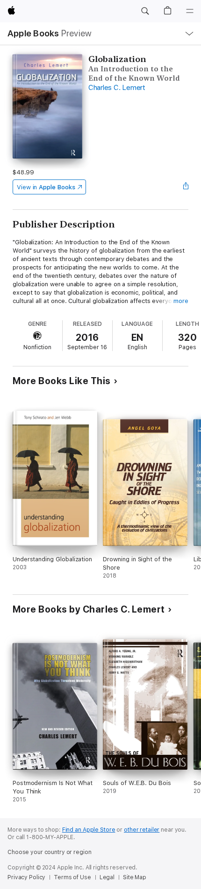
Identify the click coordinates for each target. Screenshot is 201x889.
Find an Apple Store (88, 830)
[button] (145, 11)
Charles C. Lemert (116, 87)
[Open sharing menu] (185, 187)
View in (46, 187)
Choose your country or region (49, 852)
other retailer (141, 830)
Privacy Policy (26, 877)
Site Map (134, 877)
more (180, 300)
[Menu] (190, 11)
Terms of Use (72, 877)
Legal (107, 877)
